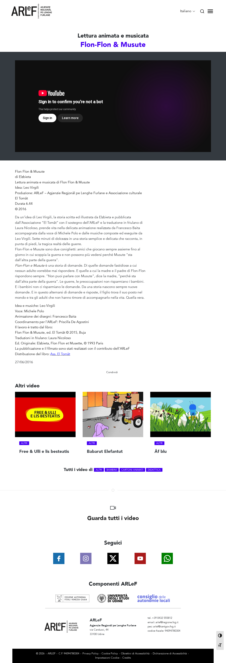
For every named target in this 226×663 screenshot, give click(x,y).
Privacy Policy (90, 653)
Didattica (154, 470)
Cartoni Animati (132, 470)
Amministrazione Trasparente (165, 635)
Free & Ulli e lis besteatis (44, 451)
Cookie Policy (110, 653)
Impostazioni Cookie (107, 658)
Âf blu (160, 451)
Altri (24, 443)
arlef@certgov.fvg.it (164, 626)
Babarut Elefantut (105, 451)
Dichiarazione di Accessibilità (170, 653)
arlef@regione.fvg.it (167, 622)
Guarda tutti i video (113, 518)
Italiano (186, 11)
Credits (126, 658)
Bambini (111, 470)
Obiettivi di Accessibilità (135, 653)
